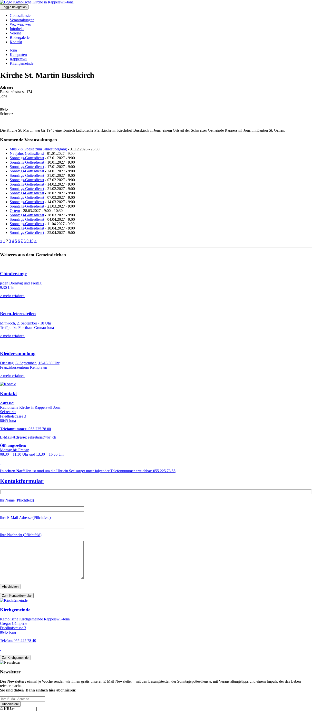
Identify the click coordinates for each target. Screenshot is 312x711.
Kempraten (18, 54)
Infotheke (17, 29)
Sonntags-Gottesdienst (27, 158)
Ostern (15, 211)
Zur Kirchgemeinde (15, 657)
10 (31, 241)
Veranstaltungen (22, 20)
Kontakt (16, 42)
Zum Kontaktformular (17, 595)
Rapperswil (18, 59)
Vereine (15, 33)
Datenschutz (47, 709)
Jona (13, 50)
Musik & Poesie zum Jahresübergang (38, 149)
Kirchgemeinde (21, 63)
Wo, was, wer (20, 24)
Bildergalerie (19, 37)
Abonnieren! (10, 704)
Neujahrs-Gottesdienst (27, 153)
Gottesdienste (20, 15)
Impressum (26, 709)
